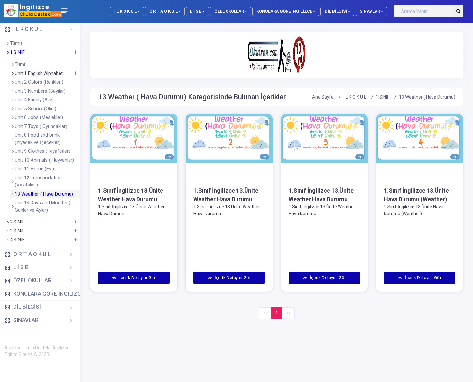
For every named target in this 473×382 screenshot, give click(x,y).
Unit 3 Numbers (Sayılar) (40, 91)
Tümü (16, 43)
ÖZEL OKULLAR (229, 11)
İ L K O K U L (125, 11)
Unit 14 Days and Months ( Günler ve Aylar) (42, 206)
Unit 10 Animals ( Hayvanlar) (44, 160)
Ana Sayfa (323, 97)
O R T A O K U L (163, 11)
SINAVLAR (370, 11)
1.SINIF (382, 97)
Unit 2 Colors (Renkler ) (39, 82)
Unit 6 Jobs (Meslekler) (39, 117)
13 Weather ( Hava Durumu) (44, 194)
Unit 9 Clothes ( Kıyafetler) (42, 151)
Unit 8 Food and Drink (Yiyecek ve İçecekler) (37, 138)
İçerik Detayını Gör (136, 277)
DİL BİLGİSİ (336, 11)
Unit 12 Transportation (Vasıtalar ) (38, 181)
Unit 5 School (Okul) (35, 109)
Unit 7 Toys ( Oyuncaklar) (41, 126)
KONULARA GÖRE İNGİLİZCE (284, 11)
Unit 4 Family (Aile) (34, 100)
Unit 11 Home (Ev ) (34, 169)
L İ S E (195, 11)
